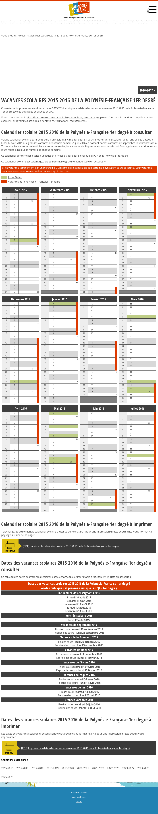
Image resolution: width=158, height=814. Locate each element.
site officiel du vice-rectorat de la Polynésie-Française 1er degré (63, 117)
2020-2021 (83, 768)
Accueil (21, 35)
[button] (152, 9)
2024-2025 (143, 768)
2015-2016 (7, 768)
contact (79, 801)
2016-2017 (22, 768)
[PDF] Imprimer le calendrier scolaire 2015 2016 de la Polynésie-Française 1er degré (71, 546)
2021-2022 (98, 768)
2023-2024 (128, 768)
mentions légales (79, 797)
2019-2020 (68, 768)
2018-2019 (53, 768)
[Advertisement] (79, 63)
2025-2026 (7, 777)
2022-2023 (113, 768)
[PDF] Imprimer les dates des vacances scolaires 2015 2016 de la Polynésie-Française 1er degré (75, 748)
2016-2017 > (147, 90)
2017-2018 (37, 768)
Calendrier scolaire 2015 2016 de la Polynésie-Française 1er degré (66, 35)
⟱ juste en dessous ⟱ (93, 161)
